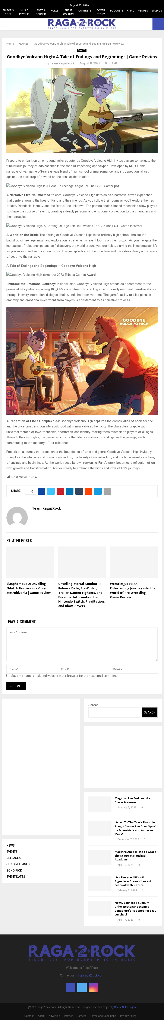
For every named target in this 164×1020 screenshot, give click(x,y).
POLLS (54, 10)
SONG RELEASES (18, 864)
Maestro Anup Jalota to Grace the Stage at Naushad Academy (135, 855)
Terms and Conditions (103, 1015)
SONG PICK (14, 870)
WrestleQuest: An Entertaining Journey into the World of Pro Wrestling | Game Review (132, 590)
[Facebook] (70, 987)
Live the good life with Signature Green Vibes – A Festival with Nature (133, 881)
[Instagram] (93, 987)
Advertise (54, 1015)
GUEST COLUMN (68, 12)
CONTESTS (84, 10)
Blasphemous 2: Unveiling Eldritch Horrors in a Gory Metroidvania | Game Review (28, 588)
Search (93, 705)
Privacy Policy (128, 1015)
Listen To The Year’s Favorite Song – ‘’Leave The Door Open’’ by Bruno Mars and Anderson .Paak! (135, 828)
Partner (68, 1015)
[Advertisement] (38, 767)
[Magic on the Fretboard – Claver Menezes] (99, 804)
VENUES (143, 10)
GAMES (81, 50)
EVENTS (12, 851)
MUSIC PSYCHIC (24, 12)
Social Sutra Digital (125, 1007)
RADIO (131, 10)
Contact (29, 1015)
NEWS (10, 845)
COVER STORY (101, 12)
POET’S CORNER (41, 12)
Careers (81, 1015)
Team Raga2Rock (62, 63)
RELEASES (13, 858)
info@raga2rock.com (90, 975)
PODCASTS (116, 10)
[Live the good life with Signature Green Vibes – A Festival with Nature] (99, 883)
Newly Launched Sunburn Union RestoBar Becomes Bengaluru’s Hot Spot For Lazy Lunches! (135, 908)
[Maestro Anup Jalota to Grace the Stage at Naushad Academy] (99, 857)
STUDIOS (156, 10)
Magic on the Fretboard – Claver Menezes (132, 800)
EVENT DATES (15, 876)
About (41, 1015)
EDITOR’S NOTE (8, 12)
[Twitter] (82, 987)
